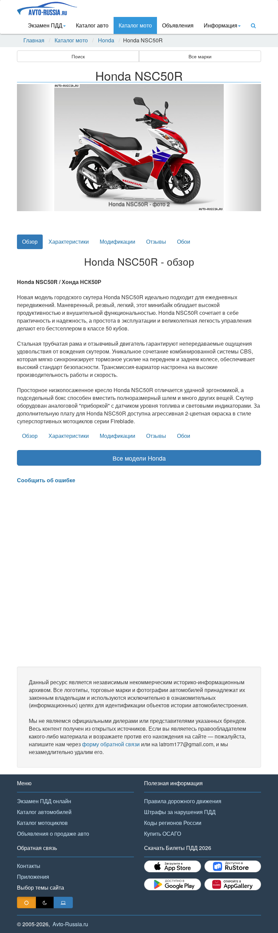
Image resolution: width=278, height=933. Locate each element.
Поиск (78, 56)
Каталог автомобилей (44, 812)
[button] (35, 147)
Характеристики (68, 241)
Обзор (30, 241)
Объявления (178, 25)
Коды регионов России (172, 823)
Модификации (117, 241)
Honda (106, 40)
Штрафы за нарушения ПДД (180, 812)
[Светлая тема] (26, 902)
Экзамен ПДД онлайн (44, 801)
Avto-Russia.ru (70, 924)
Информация (220, 25)
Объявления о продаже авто (53, 833)
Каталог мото (135, 25)
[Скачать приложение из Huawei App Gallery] (232, 884)
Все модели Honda (139, 457)
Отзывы (156, 241)
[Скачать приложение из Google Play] (172, 884)
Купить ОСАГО (162, 833)
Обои (183, 241)
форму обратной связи (111, 744)
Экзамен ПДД (45, 25)
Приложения (33, 876)
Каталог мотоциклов (42, 823)
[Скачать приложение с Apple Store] (172, 866)
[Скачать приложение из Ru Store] (232, 866)
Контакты (28, 866)
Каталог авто (92, 25)
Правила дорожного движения (182, 801)
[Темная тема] (45, 902)
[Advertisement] (139, 575)
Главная (33, 40)
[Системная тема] (63, 902)
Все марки (200, 56)
